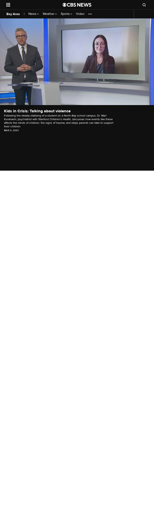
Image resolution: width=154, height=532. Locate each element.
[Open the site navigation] (30, 5)
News (32, 14)
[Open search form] (144, 5)
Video (80, 14)
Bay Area (13, 14)
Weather (49, 14)
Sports (65, 14)
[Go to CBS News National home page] (77, 5)
